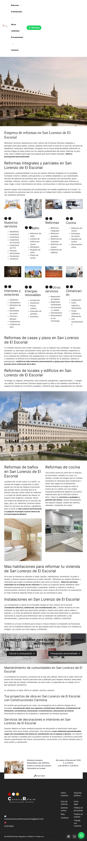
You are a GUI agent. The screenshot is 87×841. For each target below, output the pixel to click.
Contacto (14, 50)
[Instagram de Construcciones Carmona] (74, 836)
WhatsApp (35, 28)
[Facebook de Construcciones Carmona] (68, 836)
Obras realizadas (15, 27)
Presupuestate (17, 37)
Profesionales (16, 12)
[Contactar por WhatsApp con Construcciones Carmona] (81, 835)
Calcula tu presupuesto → (22, 653)
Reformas (15, 5)
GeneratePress (50, 836)
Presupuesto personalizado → (65, 653)
